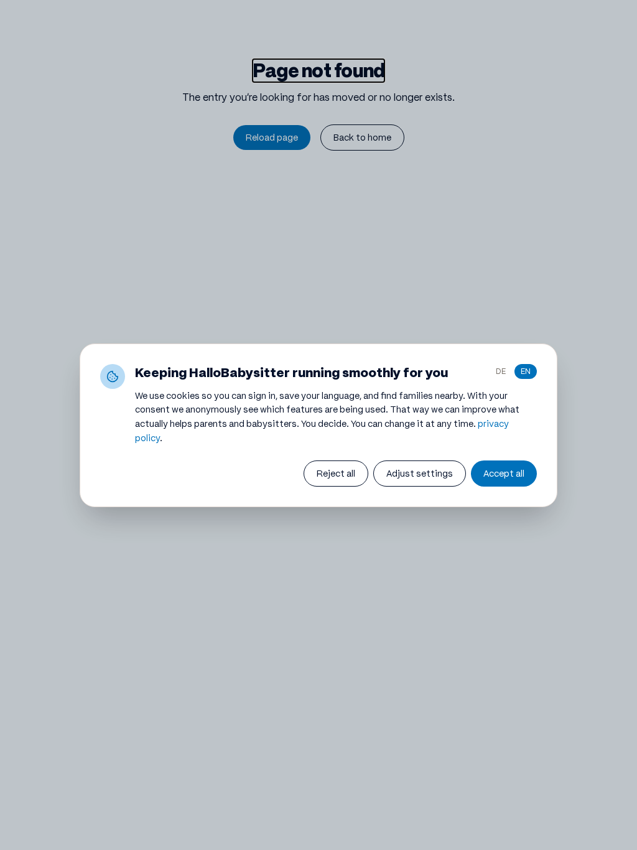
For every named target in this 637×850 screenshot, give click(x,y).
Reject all (336, 473)
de (501, 371)
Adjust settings (419, 473)
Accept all (503, 473)
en (526, 371)
